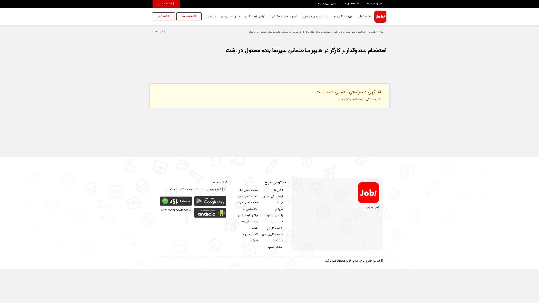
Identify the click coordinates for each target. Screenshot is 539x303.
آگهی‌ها (278, 190)
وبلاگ (254, 240)
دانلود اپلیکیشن (230, 16)
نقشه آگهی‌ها (250, 234)
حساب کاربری (275, 228)
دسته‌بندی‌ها (188, 16)
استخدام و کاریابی (367, 32)
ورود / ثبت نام (373, 3)
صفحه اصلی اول (248, 190)
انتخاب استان (165, 3)
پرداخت (278, 202)
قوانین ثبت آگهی (255, 16)
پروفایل (278, 209)
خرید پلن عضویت (326, 3)
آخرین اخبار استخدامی (284, 16)
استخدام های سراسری (315, 16)
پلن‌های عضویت (273, 215)
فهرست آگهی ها (343, 16)
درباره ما (211, 16)
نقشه (255, 228)
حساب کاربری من (272, 234)
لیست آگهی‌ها (249, 221)
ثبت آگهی (162, 16)
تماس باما (277, 221)
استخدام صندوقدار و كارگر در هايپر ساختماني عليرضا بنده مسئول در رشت (306, 50)
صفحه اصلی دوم (248, 196)
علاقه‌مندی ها (350, 3)
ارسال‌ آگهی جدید (272, 196)
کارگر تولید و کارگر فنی (344, 32)
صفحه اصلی (365, 16)
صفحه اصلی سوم (248, 202)
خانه (382, 32)
